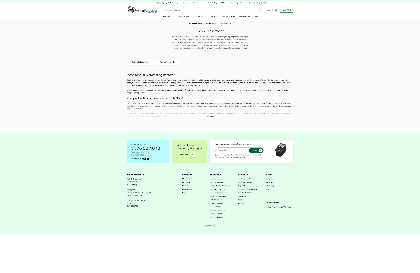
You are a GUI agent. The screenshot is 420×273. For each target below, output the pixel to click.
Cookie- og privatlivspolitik (247, 189)
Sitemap (241, 200)
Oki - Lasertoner (216, 193)
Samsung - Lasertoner (218, 196)
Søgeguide (242, 186)
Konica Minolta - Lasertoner (220, 186)
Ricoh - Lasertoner (216, 214)
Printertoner (210, 23)
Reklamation (269, 182)
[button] (286, 10)
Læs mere (210, 116)
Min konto (241, 203)
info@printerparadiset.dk (136, 200)
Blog (267, 189)
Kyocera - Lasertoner (217, 210)
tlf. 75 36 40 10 (132, 203)
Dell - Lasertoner (216, 200)
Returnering (269, 186)
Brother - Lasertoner (217, 179)
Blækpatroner (187, 179)
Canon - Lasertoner (217, 182)
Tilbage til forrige (195, 23)
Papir (184, 193)
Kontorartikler (187, 189)
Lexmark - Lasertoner (217, 189)
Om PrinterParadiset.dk (246, 179)
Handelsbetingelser (244, 193)
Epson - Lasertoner (217, 203)
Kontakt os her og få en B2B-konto (278, 207)
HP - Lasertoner (215, 207)
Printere (185, 186)
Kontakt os (242, 196)
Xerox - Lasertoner (217, 217)
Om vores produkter (245, 182)
